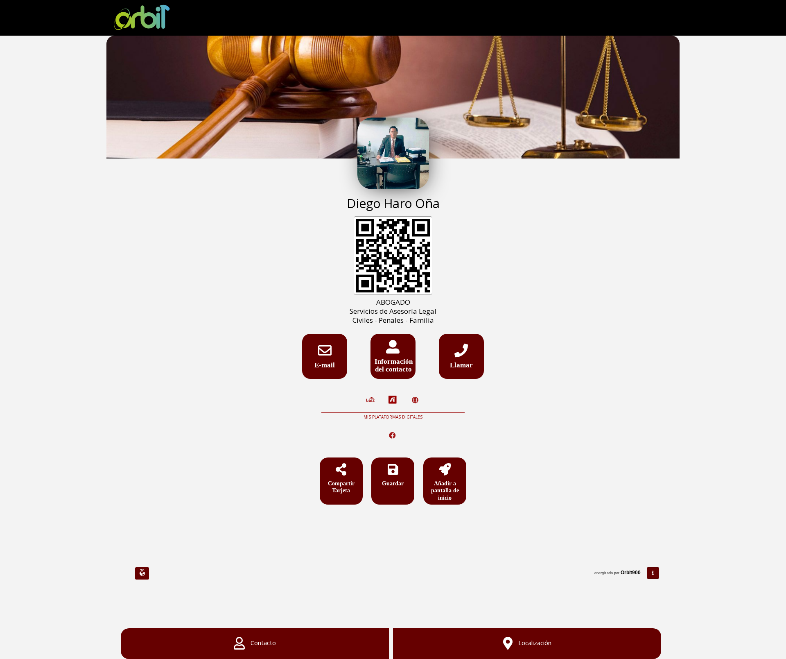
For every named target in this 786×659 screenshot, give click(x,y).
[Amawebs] (415, 400)
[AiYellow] (392, 400)
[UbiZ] (370, 400)
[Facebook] (393, 435)
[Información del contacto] (393, 349)
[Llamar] (461, 353)
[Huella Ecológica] (142, 573)
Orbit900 (631, 572)
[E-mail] (324, 353)
